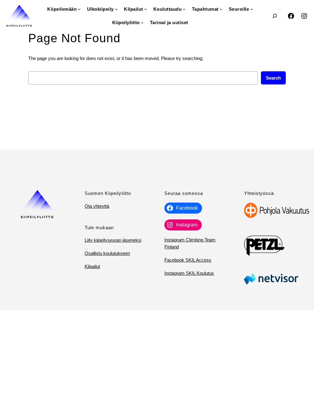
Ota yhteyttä (97, 206)
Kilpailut (92, 266)
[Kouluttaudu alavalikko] (184, 9)
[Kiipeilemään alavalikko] (79, 9)
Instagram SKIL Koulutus (189, 273)
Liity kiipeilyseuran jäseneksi (113, 240)
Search (273, 77)
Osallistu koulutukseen (107, 253)
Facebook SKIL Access (187, 260)
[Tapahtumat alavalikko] (221, 9)
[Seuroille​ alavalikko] (251, 9)
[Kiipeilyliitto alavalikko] (142, 22)
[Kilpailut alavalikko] (145, 9)
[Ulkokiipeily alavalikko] (116, 9)
